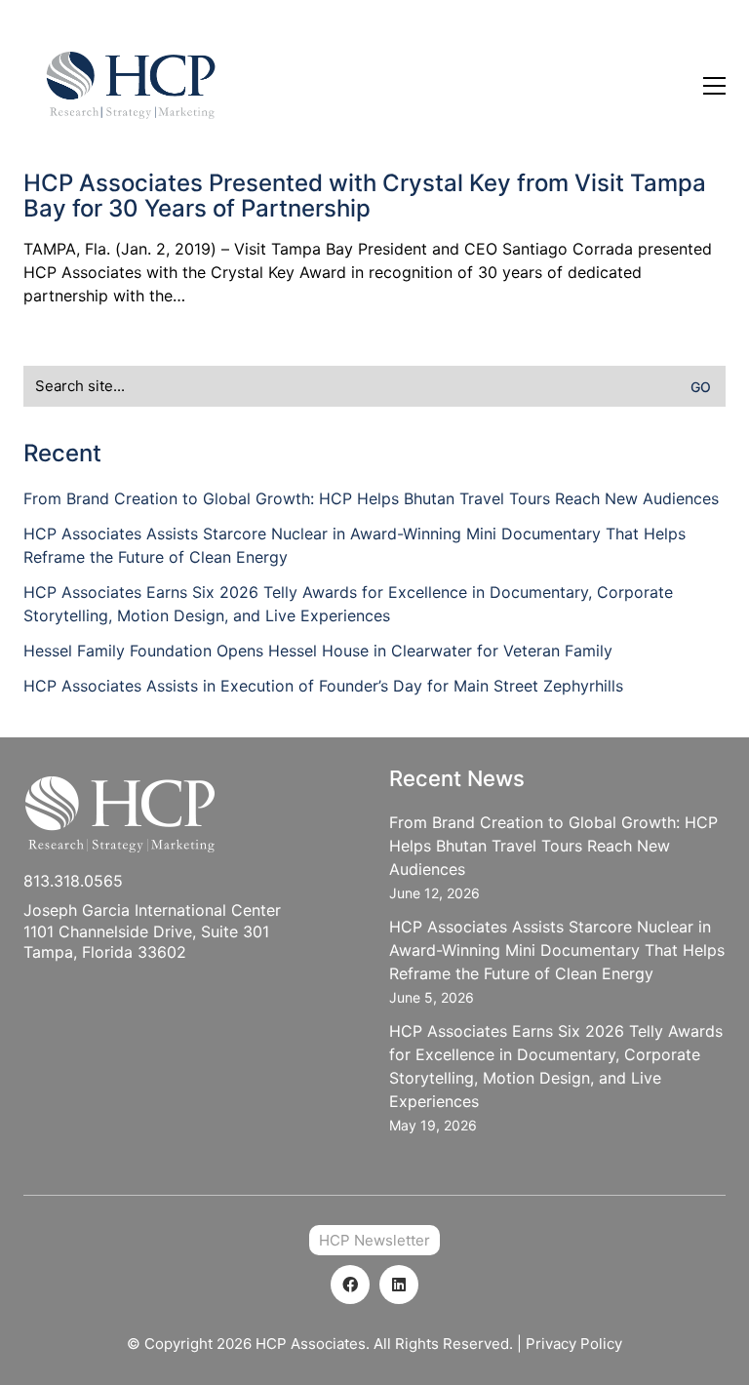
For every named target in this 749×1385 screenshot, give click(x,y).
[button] (714, 85)
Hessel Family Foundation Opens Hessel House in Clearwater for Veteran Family (317, 650)
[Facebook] (350, 1284)
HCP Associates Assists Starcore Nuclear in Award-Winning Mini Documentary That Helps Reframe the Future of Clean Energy (354, 545)
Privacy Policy (574, 1343)
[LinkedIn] (398, 1284)
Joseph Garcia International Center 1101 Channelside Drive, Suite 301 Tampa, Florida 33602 (152, 931)
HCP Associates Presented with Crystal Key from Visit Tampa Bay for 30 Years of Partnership (364, 196)
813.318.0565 (73, 880)
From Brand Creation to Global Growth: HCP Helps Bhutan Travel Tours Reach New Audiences (371, 498)
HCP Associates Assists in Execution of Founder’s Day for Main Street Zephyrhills (323, 685)
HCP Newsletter (374, 1240)
